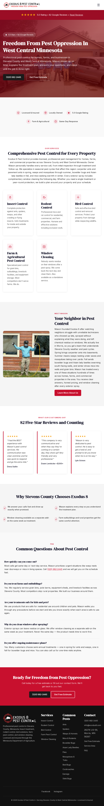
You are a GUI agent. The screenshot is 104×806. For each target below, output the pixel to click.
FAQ (86, 750)
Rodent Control (47, 725)
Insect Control (47, 721)
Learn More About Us (68, 393)
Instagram (58, 791)
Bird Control (46, 730)
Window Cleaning (48, 739)
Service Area (89, 746)
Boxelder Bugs (69, 743)
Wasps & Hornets (70, 734)
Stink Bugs (67, 778)
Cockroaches (68, 769)
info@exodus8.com (92, 725)
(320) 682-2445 (13, 77)
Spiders (66, 729)
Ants (64, 724)
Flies (65, 752)
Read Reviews (76, 15)
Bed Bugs (67, 765)
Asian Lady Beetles (71, 747)
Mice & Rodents (69, 738)
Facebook (46, 791)
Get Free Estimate (38, 77)
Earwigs (66, 774)
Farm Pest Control (49, 734)
